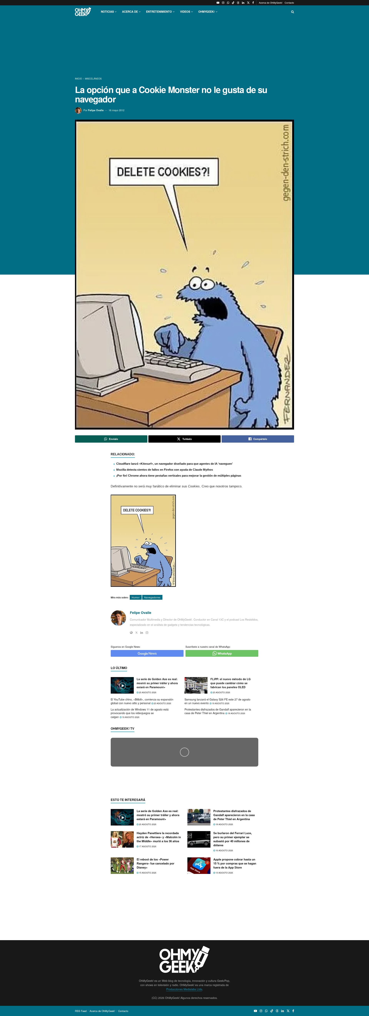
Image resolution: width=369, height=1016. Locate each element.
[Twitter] (136, 632)
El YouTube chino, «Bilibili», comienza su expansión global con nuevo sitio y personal (142, 701)
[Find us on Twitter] (248, 2)
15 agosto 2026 (147, 946)
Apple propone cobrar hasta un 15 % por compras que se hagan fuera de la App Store (234, 938)
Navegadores (152, 597)
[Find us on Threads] (238, 2)
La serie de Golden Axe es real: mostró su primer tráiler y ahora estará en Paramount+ (157, 683)
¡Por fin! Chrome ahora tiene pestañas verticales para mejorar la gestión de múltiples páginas (178, 475)
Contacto (289, 2)
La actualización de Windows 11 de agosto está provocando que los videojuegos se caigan (140, 713)
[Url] (131, 632)
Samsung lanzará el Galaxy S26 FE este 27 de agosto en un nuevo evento (217, 701)
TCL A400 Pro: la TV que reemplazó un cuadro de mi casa (160, 825)
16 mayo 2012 (116, 110)
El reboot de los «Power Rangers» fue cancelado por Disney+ (155, 938)
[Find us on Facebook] (253, 2)
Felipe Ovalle (96, 110)
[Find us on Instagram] (223, 2)
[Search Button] (292, 11)
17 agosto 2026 (147, 920)
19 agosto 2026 (220, 703)
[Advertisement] (184, 48)
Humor (136, 597)
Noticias (107, 11)
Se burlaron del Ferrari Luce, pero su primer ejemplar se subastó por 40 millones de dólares (232, 913)
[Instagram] (147, 632)
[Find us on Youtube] (218, 2)
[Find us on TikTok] (233, 2)
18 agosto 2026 (236, 713)
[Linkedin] (141, 632)
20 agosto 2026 (147, 692)
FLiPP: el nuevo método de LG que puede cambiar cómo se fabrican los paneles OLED (230, 683)
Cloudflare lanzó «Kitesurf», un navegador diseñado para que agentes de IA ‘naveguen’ (174, 463)
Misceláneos (93, 78)
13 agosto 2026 (224, 946)
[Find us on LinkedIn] (243, 2)
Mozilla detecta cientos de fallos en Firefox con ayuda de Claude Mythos (164, 469)
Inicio (78, 78)
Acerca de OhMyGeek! (270, 2)
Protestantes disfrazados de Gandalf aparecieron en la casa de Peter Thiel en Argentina (217, 711)
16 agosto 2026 (224, 924)
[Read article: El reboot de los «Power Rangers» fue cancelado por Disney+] (122, 940)
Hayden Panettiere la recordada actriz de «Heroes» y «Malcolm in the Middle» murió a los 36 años (159, 911)
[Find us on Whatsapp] (228, 2)
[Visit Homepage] (83, 11)
